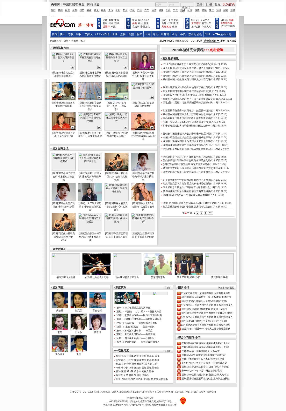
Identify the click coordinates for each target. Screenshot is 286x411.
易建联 (135, 26)
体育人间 (206, 26)
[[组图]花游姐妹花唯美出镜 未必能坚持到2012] (63, 230)
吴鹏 (123, 363)
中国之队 (145, 26)
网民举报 (190, 391)
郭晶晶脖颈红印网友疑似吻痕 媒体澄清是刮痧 (186, 160)
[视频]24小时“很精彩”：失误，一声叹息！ (116, 106)
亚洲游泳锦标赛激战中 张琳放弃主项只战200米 (187, 145)
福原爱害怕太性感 (65, 277)
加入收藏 (231, 40)
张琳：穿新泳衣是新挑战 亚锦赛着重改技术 (185, 122)
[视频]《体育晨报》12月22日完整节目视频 (202, 359)
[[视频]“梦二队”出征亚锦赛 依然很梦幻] (143, 99)
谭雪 (131, 367)
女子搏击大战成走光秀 (96, 277)
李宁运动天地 (228, 25)
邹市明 (129, 371)
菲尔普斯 (163, 379)
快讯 (62, 34)
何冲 (118, 371)
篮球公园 (196, 26)
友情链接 (211, 391)
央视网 (53, 41)
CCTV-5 (195, 20)
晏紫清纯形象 (158, 277)
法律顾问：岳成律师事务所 (159, 391)
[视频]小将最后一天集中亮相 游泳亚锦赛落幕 (143, 76)
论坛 (155, 34)
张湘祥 (145, 375)
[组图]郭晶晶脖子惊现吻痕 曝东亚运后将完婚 (63, 176)
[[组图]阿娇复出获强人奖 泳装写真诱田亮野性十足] (90, 170)
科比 (140, 23)
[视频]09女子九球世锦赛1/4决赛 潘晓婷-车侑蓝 (205, 366)
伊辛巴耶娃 (122, 379)
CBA (146, 20)
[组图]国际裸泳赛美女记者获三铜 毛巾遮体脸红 (116, 206)
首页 (54, 34)
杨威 (118, 363)
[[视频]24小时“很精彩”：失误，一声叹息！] (116, 99)
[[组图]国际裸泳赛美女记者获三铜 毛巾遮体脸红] (116, 200)
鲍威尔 (154, 379)
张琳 (78, 354)
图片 (111, 20)
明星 (139, 34)
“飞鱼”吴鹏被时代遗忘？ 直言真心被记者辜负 (186, 64)
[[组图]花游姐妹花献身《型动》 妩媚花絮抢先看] (116, 170)
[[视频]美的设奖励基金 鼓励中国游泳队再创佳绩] (143, 129)
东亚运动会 (195, 34)
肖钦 (149, 363)
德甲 (111, 23)
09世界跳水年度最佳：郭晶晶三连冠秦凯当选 (186, 187)
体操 (174, 26)
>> (210, 213)
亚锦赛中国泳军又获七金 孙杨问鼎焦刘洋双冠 (186, 72)
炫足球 (99, 23)
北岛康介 (59, 354)
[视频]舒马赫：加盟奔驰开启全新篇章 (200, 351)
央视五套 (187, 23)
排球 (170, 23)
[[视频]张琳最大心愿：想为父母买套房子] (63, 69)
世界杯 (165, 34)
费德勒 (146, 379)
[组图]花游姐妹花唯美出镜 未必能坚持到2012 (63, 236)
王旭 (144, 367)
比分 (147, 34)
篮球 (134, 20)
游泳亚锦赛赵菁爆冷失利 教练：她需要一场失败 (188, 110)
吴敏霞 (150, 367)
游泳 (83, 41)
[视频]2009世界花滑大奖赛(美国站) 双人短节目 (205, 374)
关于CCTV (75, 391)
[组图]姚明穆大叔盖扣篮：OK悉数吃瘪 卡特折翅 (206, 297)
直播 (115, 34)
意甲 (105, 23)
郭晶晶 (78, 310)
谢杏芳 (142, 360)
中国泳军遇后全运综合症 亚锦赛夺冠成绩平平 (186, 137)
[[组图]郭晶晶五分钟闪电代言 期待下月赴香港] (90, 230)
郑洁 (136, 360)
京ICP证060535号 (118, 401)
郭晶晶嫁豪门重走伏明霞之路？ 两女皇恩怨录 (186, 118)
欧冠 (113, 26)
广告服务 (201, 391)
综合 (164, 20)
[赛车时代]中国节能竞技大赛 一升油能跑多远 (204, 362)
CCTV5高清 (102, 34)
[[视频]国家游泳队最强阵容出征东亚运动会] (116, 69)
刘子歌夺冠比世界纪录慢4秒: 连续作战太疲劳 (186, 125)
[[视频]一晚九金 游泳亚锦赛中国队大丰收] (116, 129)
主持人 (88, 34)
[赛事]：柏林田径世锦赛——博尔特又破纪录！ (140, 319)
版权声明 (139, 391)
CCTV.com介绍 (91, 391)
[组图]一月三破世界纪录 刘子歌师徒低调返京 (90, 206)
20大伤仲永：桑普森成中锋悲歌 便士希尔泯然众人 (207, 305)
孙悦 (146, 23)
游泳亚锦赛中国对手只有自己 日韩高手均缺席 (186, 156)
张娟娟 (137, 367)
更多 (169, 287)
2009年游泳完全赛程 (198, 50)
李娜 (156, 360)
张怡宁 (129, 360)
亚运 (174, 34)
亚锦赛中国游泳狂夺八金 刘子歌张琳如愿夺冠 (186, 114)
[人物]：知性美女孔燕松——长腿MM (135, 338)
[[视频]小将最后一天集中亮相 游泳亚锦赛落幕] (143, 69)
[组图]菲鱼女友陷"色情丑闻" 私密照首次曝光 (143, 206)
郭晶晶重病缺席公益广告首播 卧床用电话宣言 (186, 206)
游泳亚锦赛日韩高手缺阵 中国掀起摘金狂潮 (185, 91)
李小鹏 (124, 367)
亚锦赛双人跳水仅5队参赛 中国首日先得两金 (186, 95)
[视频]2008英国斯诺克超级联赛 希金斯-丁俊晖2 (205, 343)
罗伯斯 (139, 379)
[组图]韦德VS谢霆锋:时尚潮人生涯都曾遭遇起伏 (205, 328)
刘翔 (118, 356)
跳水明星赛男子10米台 (127, 277)
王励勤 (142, 356)
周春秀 (145, 371)
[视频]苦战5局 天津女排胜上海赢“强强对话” (203, 355)
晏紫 (155, 363)
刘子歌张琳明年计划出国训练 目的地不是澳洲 (186, 180)
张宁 (118, 360)
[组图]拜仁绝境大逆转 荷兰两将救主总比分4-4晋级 (207, 313)
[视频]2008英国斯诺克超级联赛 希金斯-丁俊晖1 (205, 347)
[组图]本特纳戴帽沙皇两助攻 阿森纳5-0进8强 (204, 309)
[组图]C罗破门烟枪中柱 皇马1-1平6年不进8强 (204, 301)
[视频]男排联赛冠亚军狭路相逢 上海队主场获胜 (205, 378)
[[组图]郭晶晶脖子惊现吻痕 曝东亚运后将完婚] (63, 170)
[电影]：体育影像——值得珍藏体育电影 (136, 322)
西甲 (116, 23)
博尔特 (131, 379)
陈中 (151, 371)
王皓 (123, 356)
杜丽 (139, 363)
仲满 (156, 356)
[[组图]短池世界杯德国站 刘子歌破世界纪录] (143, 230)
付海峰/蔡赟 (132, 356)
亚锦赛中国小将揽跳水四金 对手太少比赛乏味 (186, 79)
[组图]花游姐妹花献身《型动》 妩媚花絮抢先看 (116, 176)
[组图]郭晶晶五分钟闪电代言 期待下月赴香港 (90, 236)
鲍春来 (150, 360)
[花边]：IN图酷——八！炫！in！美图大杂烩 (138, 311)
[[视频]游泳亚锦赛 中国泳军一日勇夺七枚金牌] (90, 129)
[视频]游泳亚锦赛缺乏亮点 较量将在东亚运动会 (90, 106)
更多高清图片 (227, 287)
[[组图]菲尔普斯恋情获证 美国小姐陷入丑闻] (116, 230)
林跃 (131, 375)
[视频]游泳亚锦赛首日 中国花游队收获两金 (185, 195)
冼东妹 (137, 371)
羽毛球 (174, 20)
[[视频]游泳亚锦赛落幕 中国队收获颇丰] (63, 99)
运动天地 (225, 34)
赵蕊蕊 (119, 375)
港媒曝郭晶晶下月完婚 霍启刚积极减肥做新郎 (186, 183)
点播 (123, 34)
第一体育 (63, 41)
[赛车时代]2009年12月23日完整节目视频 (201, 370)
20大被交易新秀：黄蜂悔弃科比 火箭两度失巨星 (205, 293)
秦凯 (123, 371)
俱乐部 (224, 20)
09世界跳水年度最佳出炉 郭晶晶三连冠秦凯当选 (188, 172)
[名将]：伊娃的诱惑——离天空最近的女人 (138, 341)
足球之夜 (205, 20)
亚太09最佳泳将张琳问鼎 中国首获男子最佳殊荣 (188, 68)
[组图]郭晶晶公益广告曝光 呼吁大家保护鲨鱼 (143, 176)
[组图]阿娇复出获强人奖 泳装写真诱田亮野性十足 (90, 176)
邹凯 (156, 367)
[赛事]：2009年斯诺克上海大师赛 (133, 307)
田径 (175, 23)
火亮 (126, 375)
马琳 (118, 367)
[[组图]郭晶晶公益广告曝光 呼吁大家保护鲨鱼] (143, 170)
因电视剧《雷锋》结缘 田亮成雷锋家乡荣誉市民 (188, 102)
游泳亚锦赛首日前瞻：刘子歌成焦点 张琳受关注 (188, 148)
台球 (164, 23)
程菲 (128, 363)
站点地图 (105, 391)
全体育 (158, 23)
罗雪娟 (97, 332)
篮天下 (128, 23)
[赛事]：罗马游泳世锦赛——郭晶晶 (134, 330)
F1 (169, 20)
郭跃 (144, 363)
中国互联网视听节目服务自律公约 (159, 404)
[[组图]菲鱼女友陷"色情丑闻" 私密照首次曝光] (143, 200)
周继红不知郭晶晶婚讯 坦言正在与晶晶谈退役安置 (189, 99)
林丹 (123, 360)
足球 (105, 20)
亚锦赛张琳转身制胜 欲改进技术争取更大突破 (186, 141)
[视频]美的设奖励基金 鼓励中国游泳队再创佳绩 (143, 136)
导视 (71, 34)
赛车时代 (206, 23)
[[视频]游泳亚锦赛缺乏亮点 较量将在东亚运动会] (90, 99)
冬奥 (183, 34)
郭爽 (134, 363)
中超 (116, 20)
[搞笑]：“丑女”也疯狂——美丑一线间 (135, 326)
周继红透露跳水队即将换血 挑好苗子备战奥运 (186, 87)
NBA (140, 20)
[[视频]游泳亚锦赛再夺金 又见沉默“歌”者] (63, 129)
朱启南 (137, 375)
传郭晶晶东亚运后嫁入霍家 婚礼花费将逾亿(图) (187, 168)
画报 (131, 34)
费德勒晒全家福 (219, 277)
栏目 (79, 34)
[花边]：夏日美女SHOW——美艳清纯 (135, 334)
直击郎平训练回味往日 (188, 277)
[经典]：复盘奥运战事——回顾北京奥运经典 (139, 315)
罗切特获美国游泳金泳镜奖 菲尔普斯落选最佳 (186, 191)
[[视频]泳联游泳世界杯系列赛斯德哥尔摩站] (90, 69)
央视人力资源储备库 (122, 391)
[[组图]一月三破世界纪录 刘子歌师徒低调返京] (90, 200)
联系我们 (179, 391)
